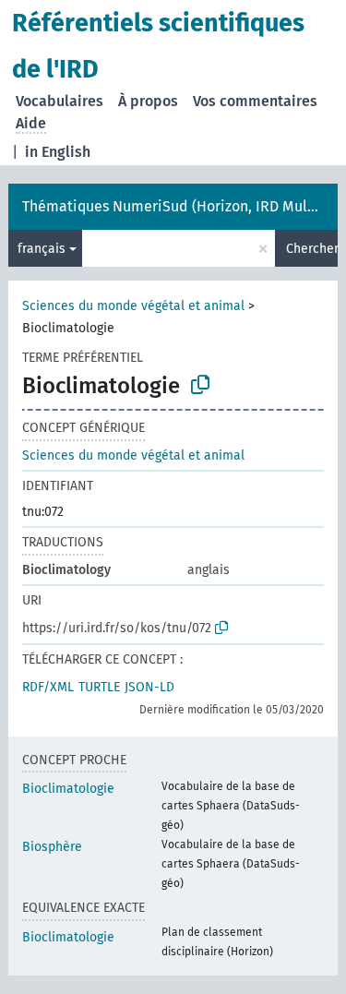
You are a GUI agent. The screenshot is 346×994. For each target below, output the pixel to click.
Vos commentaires (255, 101)
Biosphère (52, 847)
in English (57, 152)
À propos (148, 101)
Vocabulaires (59, 101)
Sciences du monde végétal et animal (133, 306)
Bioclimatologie (68, 788)
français (42, 249)
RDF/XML (48, 687)
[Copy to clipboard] (200, 385)
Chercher (312, 249)
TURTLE (99, 687)
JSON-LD (149, 687)
